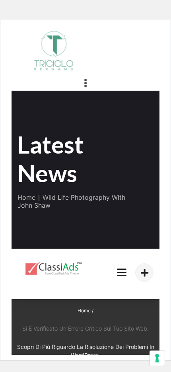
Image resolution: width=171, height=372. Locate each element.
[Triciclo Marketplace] (53, 268)
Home (26, 197)
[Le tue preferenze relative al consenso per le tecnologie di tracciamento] (157, 358)
